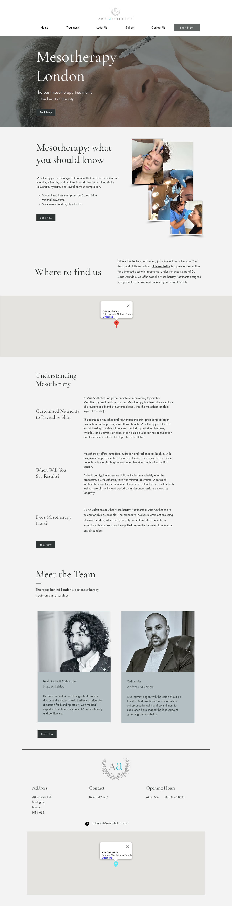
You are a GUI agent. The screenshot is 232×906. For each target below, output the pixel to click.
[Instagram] (87, 824)
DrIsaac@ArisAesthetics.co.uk (110, 823)
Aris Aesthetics (161, 266)
